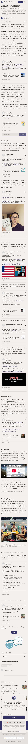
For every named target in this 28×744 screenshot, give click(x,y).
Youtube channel (5, 493)
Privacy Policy (14, 727)
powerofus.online (6, 201)
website (15, 488)
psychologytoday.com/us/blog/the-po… (11, 429)
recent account (14, 86)
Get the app (20, 738)
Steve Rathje (20, 43)
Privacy (12, 734)
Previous (5, 656)
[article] (14, 689)
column (3, 404)
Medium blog (18, 403)
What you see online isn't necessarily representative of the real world (9, 689)
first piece (5, 411)
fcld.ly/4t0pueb (5, 165)
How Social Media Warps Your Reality (9, 686)
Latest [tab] (6, 682)
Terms (15, 734)
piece (11, 38)
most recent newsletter (6, 187)
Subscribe (20, 1)
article (15, 320)
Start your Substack (10, 738)
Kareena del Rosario (8, 484)
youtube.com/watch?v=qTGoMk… (9, 366)
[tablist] (6, 665)
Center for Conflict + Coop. (10, 17)
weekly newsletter (9, 403)
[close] (24, 696)
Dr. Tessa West (19, 484)
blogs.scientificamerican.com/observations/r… (12, 371)
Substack (8, 741)
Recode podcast (21, 284)
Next (24, 656)
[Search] (25, 682)
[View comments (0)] (7, 21)
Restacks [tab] (10, 665)
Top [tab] (2, 682)
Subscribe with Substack (15, 722)
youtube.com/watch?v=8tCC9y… (9, 431)
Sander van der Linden (8, 45)
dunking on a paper (8, 35)
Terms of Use (20, 725)
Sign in (25, 1)
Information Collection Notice (16, 726)
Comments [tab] (4, 665)
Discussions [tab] (11, 682)
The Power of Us (10, 401)
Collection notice (21, 734)
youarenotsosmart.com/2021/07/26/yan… (11, 264)
